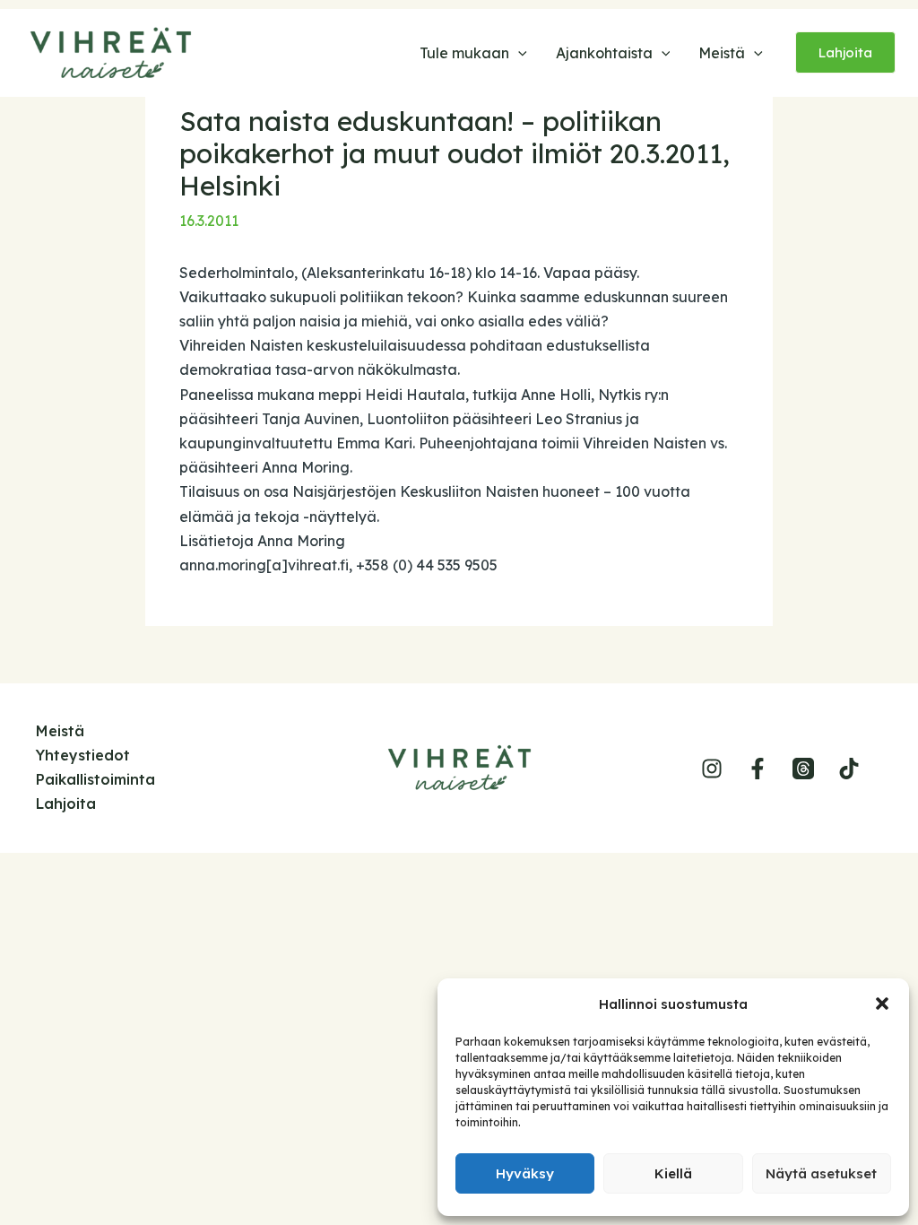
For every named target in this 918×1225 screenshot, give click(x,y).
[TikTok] (849, 768)
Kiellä (673, 1173)
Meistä (60, 731)
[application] (518, 53)
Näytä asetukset (821, 1173)
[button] (882, 1003)
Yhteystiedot (83, 755)
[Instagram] (712, 768)
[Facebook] (757, 768)
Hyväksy (525, 1173)
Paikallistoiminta (95, 779)
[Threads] (803, 768)
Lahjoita (66, 803)
